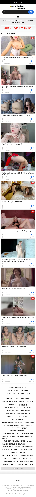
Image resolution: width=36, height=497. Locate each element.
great (24, 428)
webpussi (22, 402)
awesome (10, 399)
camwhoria (30, 444)
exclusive (29, 464)
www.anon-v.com (14, 428)
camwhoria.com (27, 433)
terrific (13, 453)
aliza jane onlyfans (10, 456)
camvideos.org (7, 450)
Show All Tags (18, 468)
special (30, 402)
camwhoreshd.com (8, 461)
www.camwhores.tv (17, 431)
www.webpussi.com (27, 455)
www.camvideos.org (23, 410)
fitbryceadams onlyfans (24, 447)
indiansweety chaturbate (12, 422)
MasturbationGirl (16, 494)
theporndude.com (12, 393)
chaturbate (25, 393)
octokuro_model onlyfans (18, 390)
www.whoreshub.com (9, 402)
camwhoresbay (8, 447)
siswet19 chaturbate (11, 434)
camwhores (9, 410)
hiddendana (29, 422)
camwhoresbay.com (9, 396)
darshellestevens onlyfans (13, 444)
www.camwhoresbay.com (18, 387)
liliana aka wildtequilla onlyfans (17, 408)
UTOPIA (30, 21)
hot (19, 416)
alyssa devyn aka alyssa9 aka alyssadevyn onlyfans (17, 437)
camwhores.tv (26, 425)
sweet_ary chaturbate (24, 450)
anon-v (25, 416)
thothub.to (12, 405)
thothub (22, 452)
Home (4, 478)
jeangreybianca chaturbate (14, 441)
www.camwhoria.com (11, 425)
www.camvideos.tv (22, 399)
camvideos (11, 416)
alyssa (29, 441)
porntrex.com (10, 413)
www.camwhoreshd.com (26, 396)
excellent (23, 405)
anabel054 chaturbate (22, 459)
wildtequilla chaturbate (13, 464)
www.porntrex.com (23, 413)
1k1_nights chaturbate (25, 461)
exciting (7, 459)
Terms (18, 481)
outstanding (17, 419)
